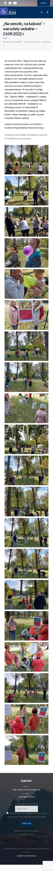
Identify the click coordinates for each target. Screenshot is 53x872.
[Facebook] (5, 3)
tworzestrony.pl (29, 856)
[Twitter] (10, 3)
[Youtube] (15, 3)
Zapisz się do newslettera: (26, 804)
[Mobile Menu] (47, 12)
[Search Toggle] (41, 12)
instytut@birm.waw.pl (26, 797)
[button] (4, 11)
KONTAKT (43, 3)
